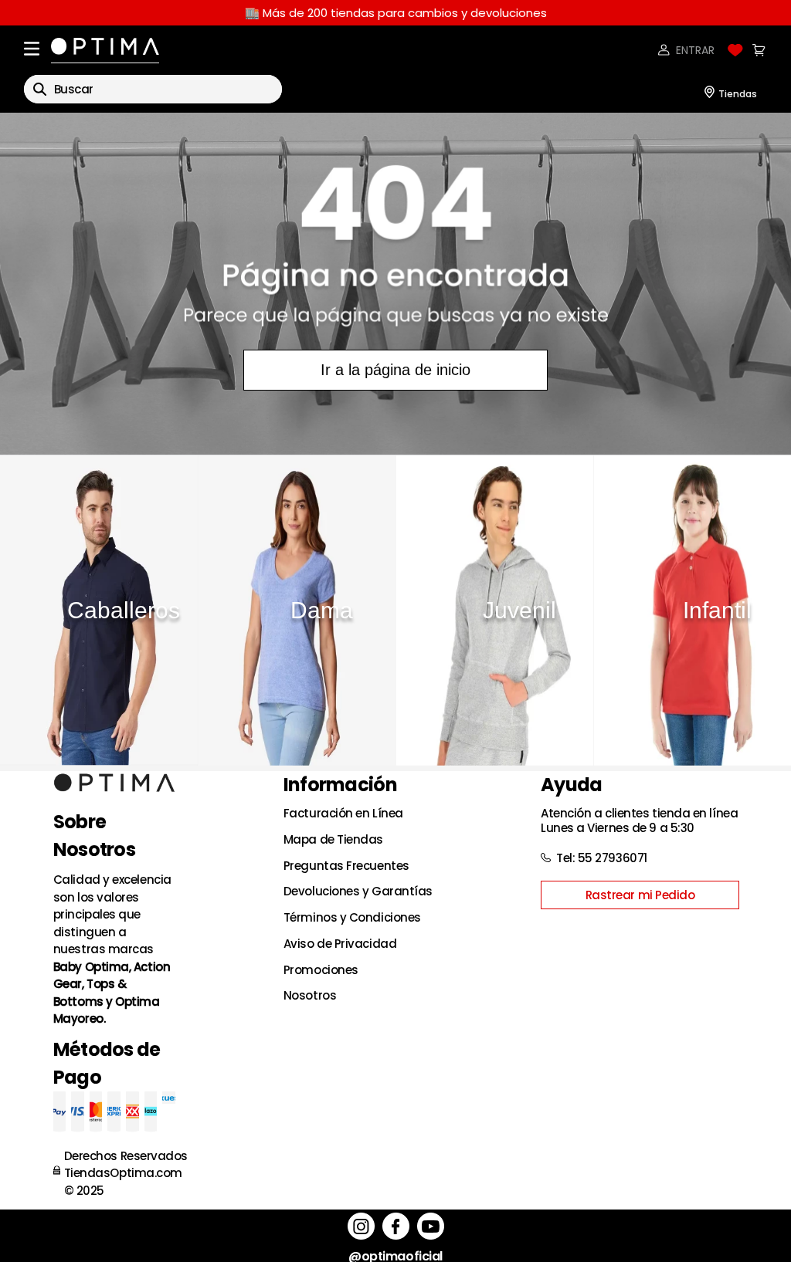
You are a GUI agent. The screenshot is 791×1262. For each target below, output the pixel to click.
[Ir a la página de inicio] (395, 283)
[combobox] (153, 89)
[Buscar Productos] (39, 89)
